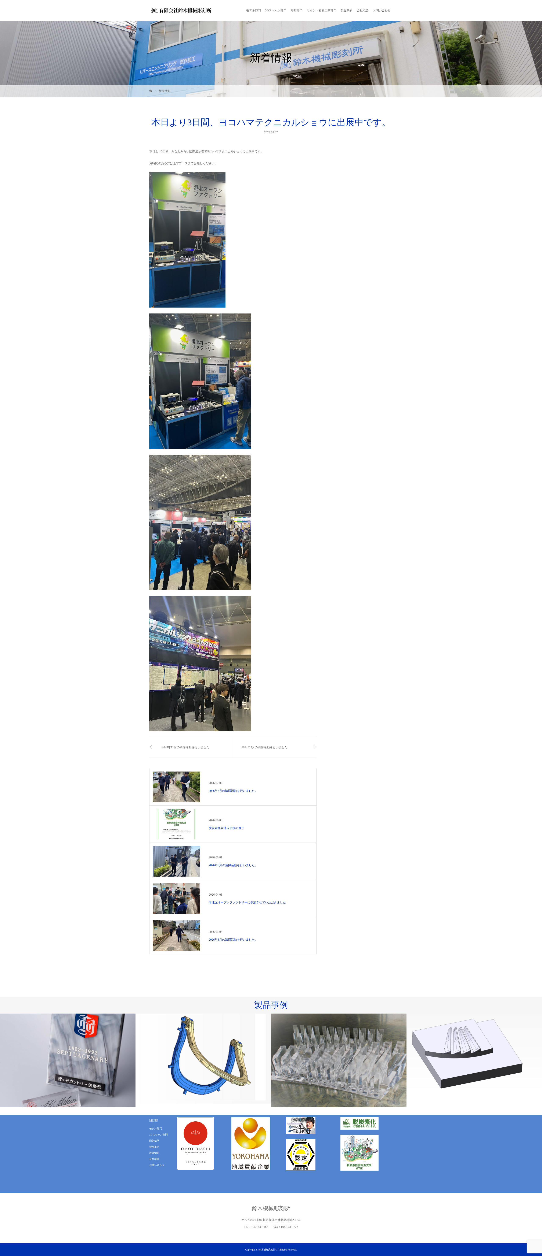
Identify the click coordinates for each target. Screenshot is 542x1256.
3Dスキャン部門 (275, 10)
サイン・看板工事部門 (321, 10)
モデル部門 (253, 10)
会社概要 (363, 10)
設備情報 (154, 1152)
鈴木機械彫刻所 (271, 1208)
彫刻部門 (297, 10)
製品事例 (347, 10)
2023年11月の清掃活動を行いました (185, 747)
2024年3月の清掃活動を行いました (265, 747)
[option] (68, 1059)
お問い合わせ (382, 10)
